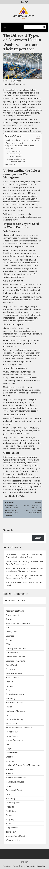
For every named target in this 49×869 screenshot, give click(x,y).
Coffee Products (13, 652)
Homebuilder (11, 731)
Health (9, 706)
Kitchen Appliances (14, 740)
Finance (9, 686)
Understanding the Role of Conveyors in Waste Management (22, 141)
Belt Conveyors (15, 151)
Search (8, 530)
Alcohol (9, 619)
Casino (9, 640)
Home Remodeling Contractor (19, 727)
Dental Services (13, 665)
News (8, 786)
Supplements (12, 827)
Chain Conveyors (16, 154)
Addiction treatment (15, 611)
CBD (8, 644)
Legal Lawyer (12, 752)
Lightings (10, 761)
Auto (8, 627)
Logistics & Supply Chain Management (23, 765)
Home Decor (11, 723)
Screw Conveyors (16, 156)
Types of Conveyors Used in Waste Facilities (20, 147)
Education (10, 669)
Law (7, 744)
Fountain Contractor (15, 694)
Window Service (13, 840)
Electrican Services (14, 673)
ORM (8, 794)
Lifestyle (9, 756)
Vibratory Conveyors (17, 162)
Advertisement (12, 615)
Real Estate (11, 811)
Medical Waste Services (16, 777)
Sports (9, 823)
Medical (9, 773)
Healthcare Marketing (15, 711)
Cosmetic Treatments (15, 661)
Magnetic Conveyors (17, 159)
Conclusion (10, 164)
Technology (11, 832)
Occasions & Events (14, 790)
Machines (10, 769)
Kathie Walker (19, 496)
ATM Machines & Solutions (18, 623)
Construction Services (15, 656)
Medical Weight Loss (15, 781)
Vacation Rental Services (16, 836)
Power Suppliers (13, 802)
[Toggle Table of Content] (36, 137)
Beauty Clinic (11, 631)
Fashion (9, 681)
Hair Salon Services (14, 702)
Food (8, 690)
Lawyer (9, 748)
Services (9, 815)
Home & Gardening (14, 719)
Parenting (10, 798)
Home (8, 715)
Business (17, 80)
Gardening (10, 698)
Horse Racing (12, 736)
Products (10, 807)
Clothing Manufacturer (16, 648)
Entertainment (12, 677)
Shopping (10, 819)
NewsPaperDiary (39, 866)
